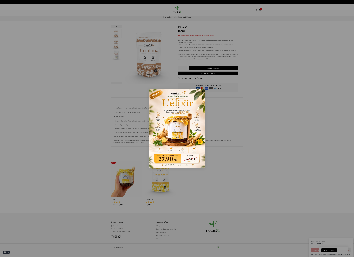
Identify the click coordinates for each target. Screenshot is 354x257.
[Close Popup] (202, 91)
